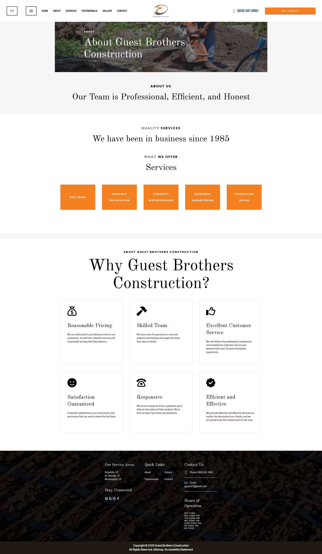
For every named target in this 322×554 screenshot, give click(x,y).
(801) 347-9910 (247, 10)
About (57, 11)
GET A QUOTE (290, 11)
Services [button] (71, 11)
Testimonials (89, 11)
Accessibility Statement (179, 549)
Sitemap (158, 549)
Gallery (107, 11)
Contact (122, 11)
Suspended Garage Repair (203, 197)
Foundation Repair (244, 197)
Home (45, 11)
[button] (31, 10)
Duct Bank (77, 197)
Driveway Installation (119, 197)
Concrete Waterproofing (161, 197)
